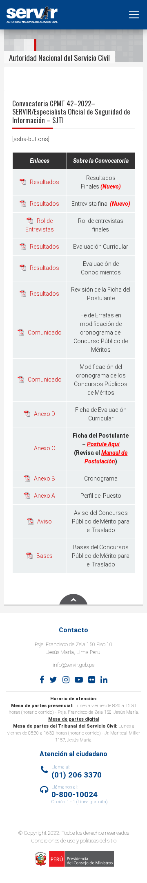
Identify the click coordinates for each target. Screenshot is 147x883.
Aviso (44, 521)
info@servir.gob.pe (73, 665)
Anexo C (44, 448)
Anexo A (44, 495)
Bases (44, 556)
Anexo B (44, 478)
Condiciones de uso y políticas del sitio (73, 841)
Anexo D (44, 414)
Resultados (44, 182)
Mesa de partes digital (73, 719)
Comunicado (45, 332)
